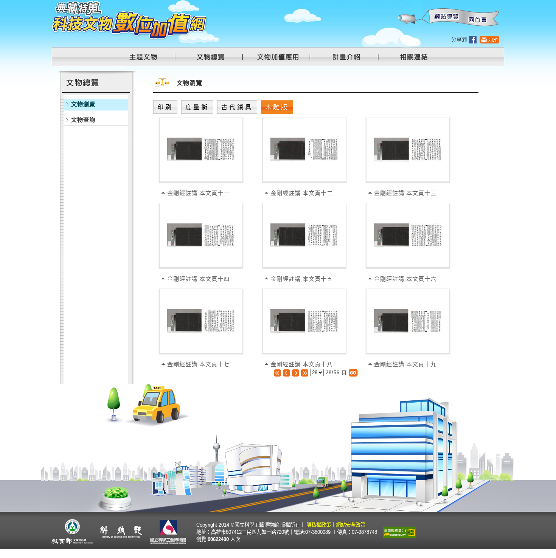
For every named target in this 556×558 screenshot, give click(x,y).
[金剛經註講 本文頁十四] (201, 234)
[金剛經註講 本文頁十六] (408, 234)
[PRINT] (489, 39)
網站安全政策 (350, 525)
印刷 (165, 107)
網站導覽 (445, 17)
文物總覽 (214, 56)
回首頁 (477, 17)
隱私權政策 (318, 525)
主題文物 (147, 56)
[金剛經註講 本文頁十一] (201, 149)
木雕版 (277, 107)
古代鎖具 (237, 107)
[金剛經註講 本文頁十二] (304, 149)
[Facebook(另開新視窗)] (473, 39)
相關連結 (409, 56)
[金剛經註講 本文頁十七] (201, 320)
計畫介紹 (347, 56)
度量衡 (197, 107)
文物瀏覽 (83, 104)
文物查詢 (83, 119)
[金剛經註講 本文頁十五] (304, 234)
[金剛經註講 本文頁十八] (304, 320)
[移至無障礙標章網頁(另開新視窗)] (399, 532)
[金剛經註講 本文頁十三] (408, 149)
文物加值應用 (281, 56)
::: (397, 4)
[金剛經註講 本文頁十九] (408, 320)
